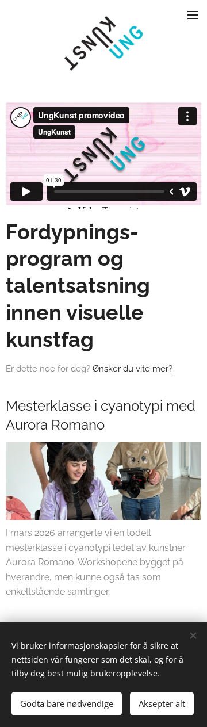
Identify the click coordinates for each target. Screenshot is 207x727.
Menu (192, 14)
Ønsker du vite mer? (132, 369)
